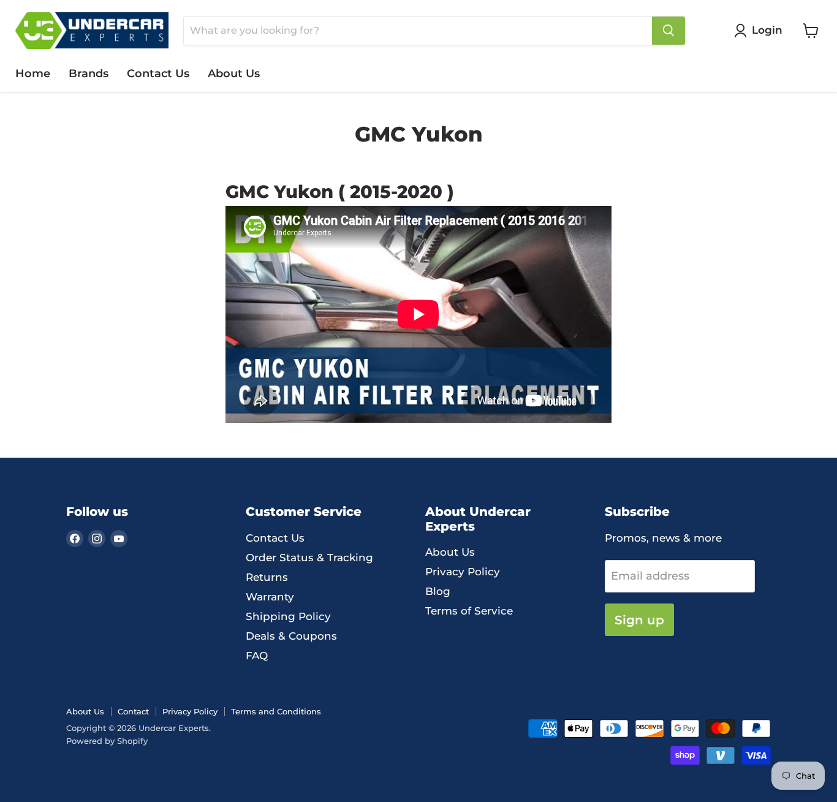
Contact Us (158, 73)
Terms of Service (469, 611)
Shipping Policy (288, 616)
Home (32, 73)
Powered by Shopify (107, 741)
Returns (267, 577)
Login (767, 30)
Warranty (270, 597)
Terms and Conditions (276, 711)
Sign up (639, 619)
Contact (133, 711)
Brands (88, 73)
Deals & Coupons (291, 636)
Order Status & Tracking (309, 557)
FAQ (257, 655)
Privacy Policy (462, 572)
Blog (437, 591)
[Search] (668, 31)
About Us (234, 73)
